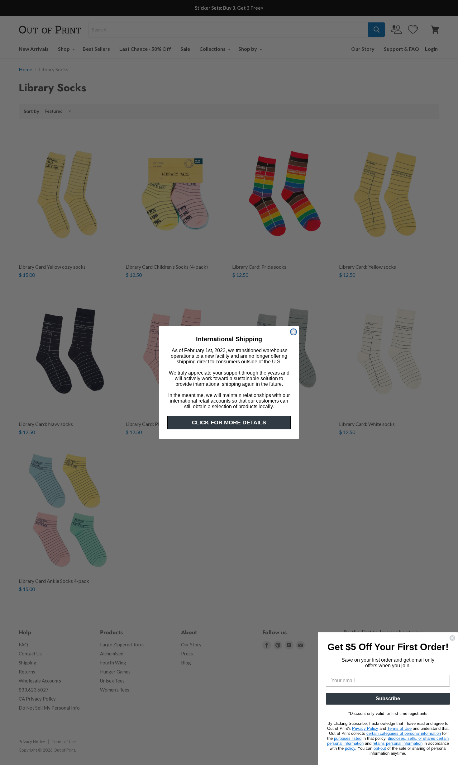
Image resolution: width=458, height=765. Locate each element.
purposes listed (347, 738)
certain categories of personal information (403, 733)
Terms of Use (399, 728)
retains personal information (397, 743)
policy (350, 748)
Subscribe (388, 698)
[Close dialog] (293, 332)
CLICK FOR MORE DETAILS (229, 422)
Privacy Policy (365, 728)
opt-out (380, 748)
